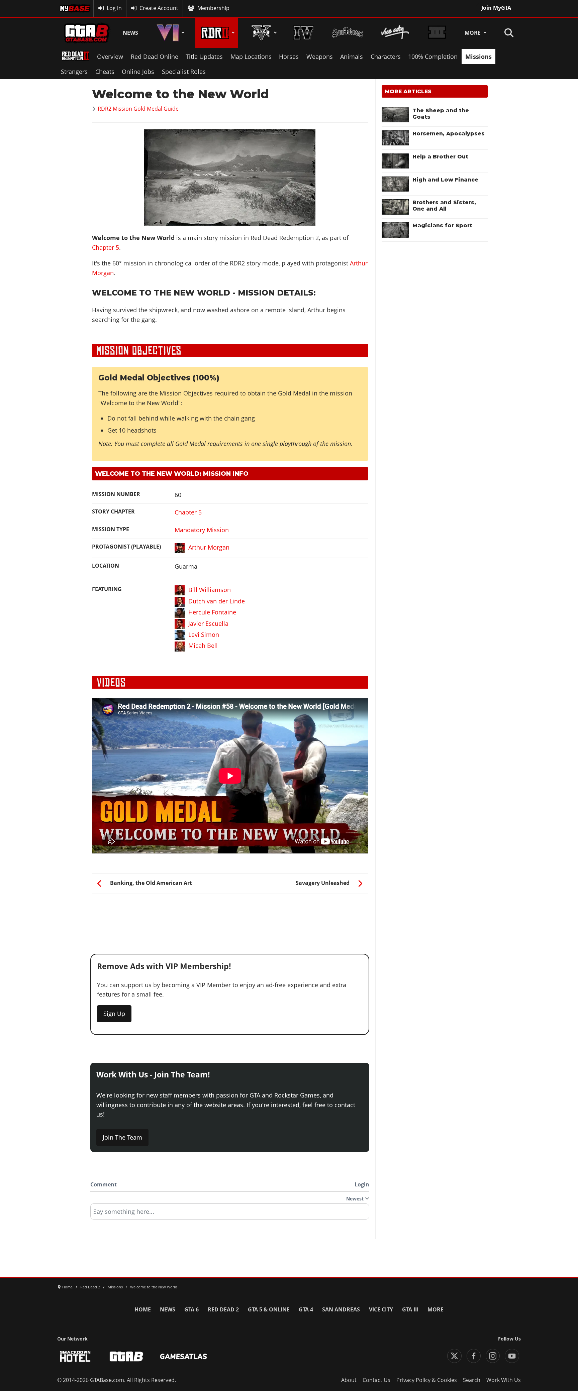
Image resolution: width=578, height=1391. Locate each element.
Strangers (74, 72)
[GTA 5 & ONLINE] (263, 33)
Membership (213, 8)
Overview (110, 56)
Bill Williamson (209, 590)
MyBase (69, 8)
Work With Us (503, 1380)
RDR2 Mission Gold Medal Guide (138, 108)
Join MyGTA (496, 7)
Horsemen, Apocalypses (448, 133)
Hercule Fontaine (212, 612)
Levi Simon (203, 634)
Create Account (158, 8)
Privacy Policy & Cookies (426, 1380)
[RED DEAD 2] (216, 33)
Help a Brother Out (440, 156)
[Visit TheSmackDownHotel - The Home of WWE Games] (75, 1356)
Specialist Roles (184, 72)
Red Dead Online (154, 56)
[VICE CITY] (395, 33)
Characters (386, 56)
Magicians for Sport (442, 225)
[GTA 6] (169, 33)
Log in (114, 8)
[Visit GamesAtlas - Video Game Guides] (183, 1356)
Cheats (104, 72)
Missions (478, 56)
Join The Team (122, 1137)
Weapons (319, 56)
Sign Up (114, 1014)
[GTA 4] (303, 33)
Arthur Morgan (208, 547)
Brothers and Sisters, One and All (444, 205)
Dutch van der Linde (216, 601)
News (130, 32)
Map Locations (251, 56)
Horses (289, 56)
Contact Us (376, 1380)
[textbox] (230, 1214)
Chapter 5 (105, 247)
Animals (351, 56)
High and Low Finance (445, 180)
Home (142, 1309)
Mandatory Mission (202, 530)
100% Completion (433, 56)
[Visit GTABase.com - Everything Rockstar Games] (126, 1356)
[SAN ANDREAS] (347, 33)
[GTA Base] (87, 32)
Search (471, 1380)
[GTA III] (437, 33)
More (473, 32)
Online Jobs (138, 72)
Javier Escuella (208, 623)
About (349, 1380)
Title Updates (204, 56)
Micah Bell (203, 646)
